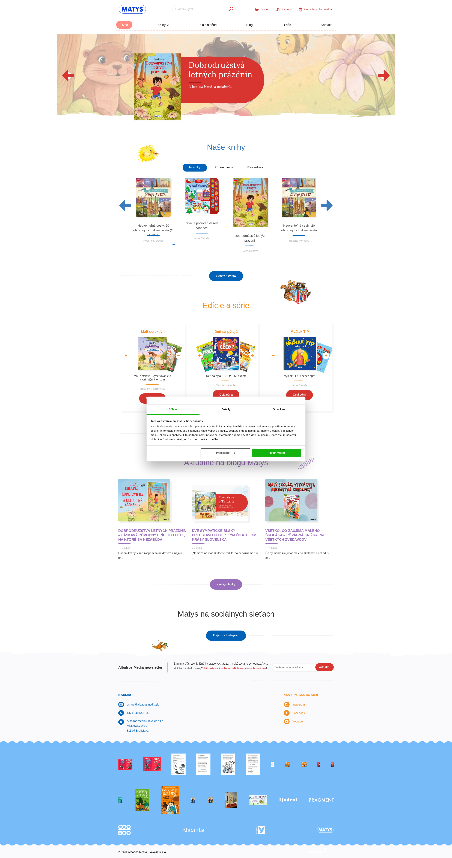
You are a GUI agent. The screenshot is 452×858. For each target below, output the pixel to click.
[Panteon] (170, 800)
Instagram (298, 704)
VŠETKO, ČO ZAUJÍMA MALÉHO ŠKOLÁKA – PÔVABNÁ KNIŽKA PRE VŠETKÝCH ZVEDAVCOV (295, 535)
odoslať (324, 667)
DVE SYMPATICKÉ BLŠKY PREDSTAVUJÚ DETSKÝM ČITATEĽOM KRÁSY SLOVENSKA (224, 535)
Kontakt (326, 25)
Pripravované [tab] (224, 167)
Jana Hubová (250, 250)
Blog (249, 25)
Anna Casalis (202, 238)
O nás (286, 25)
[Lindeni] (288, 800)
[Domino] (203, 764)
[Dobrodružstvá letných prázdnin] (226, 81)
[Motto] (125, 764)
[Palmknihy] (193, 800)
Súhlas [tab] (173, 409)
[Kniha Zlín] (272, 764)
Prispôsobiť (223, 452)
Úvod (124, 25)
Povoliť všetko (277, 452)
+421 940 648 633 (138, 713)
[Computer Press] (228, 764)
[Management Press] (253, 764)
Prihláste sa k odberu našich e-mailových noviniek (234, 668)
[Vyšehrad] (287, 764)
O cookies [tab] (279, 409)
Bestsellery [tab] (255, 167)
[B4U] (318, 764)
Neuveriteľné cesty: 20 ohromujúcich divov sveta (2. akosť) (153, 230)
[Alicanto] (193, 829)
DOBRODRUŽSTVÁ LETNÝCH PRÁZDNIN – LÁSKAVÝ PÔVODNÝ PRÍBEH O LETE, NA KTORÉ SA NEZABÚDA (152, 535)
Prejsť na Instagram (226, 635)
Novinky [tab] (194, 167)
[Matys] (325, 829)
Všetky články (226, 584)
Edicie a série (207, 25)
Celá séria (226, 394)
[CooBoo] (124, 829)
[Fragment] (321, 800)
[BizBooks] (304, 764)
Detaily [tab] (226, 409)
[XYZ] (152, 764)
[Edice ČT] (141, 800)
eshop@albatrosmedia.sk (143, 704)
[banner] (132, 9)
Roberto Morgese (153, 240)
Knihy (162, 25)
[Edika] (120, 800)
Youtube (297, 721)
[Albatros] (260, 829)
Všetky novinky (226, 275)
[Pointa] (210, 800)
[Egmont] (332, 764)
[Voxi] (178, 764)
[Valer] (230, 800)
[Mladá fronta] (258, 800)
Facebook (298, 713)
